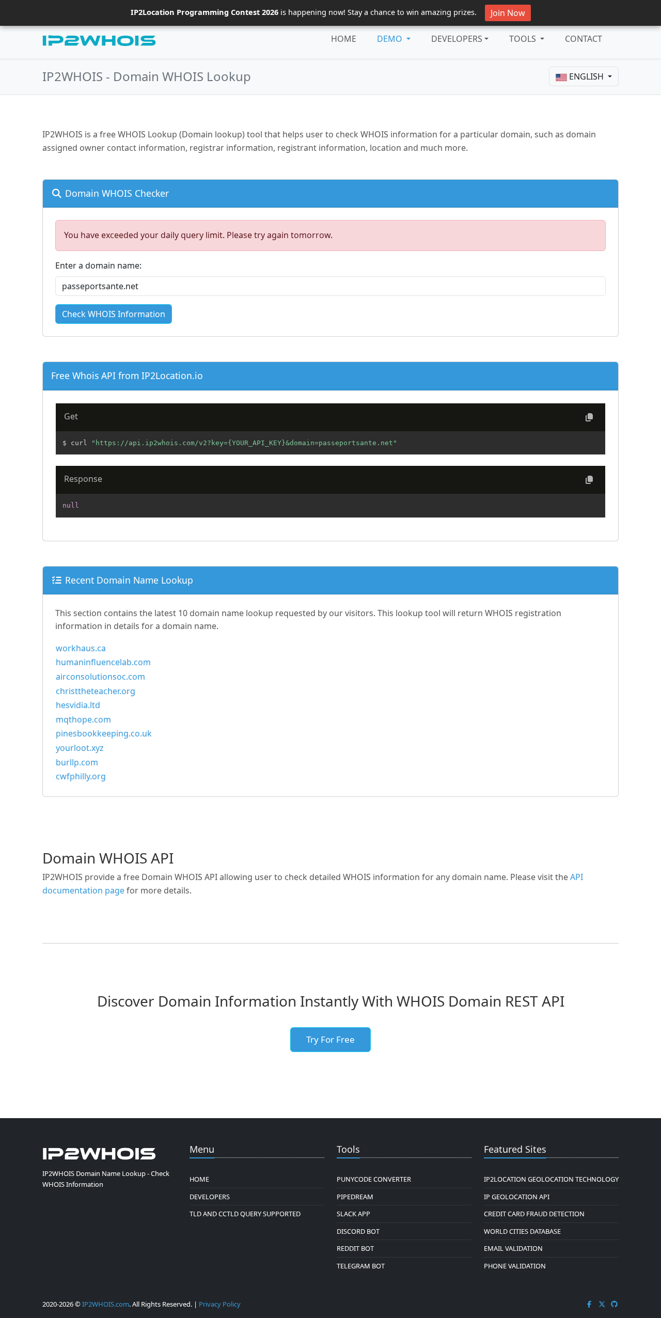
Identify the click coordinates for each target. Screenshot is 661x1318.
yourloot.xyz (80, 748)
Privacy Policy (220, 1304)
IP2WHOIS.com (105, 1304)
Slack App (353, 1213)
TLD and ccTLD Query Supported (245, 1213)
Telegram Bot (361, 1265)
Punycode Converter (374, 1179)
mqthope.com (83, 719)
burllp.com (77, 762)
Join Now (508, 13)
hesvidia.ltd (78, 705)
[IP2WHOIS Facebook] (589, 1304)
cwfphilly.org (81, 776)
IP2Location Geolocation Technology (551, 1179)
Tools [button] (523, 38)
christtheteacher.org (95, 691)
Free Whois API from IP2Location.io (127, 375)
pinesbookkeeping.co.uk (104, 733)
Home (343, 38)
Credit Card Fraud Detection (534, 1213)
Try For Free (330, 1039)
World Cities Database (522, 1231)
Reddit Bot (355, 1248)
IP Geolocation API (516, 1196)
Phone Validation (515, 1265)
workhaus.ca (81, 648)
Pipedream (355, 1196)
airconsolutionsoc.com (100, 676)
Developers (456, 38)
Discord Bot (358, 1231)
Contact (583, 38)
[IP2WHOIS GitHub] (614, 1304)
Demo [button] (390, 38)
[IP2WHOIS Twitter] (602, 1304)
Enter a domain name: (98, 265)
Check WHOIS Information (113, 314)
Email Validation (513, 1248)
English (586, 76)
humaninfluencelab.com (103, 662)
